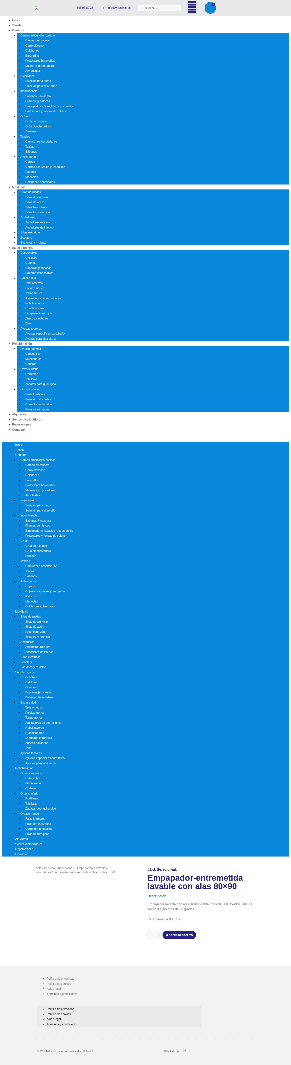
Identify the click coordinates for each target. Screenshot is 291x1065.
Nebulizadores (34, 303)
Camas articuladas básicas (38, 35)
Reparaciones (21, 424)
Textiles (25, 136)
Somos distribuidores (27, 419)
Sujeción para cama (38, 80)
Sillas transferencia (37, 212)
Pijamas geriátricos (37, 101)
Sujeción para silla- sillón (41, 86)
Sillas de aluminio (36, 197)
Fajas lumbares (35, 394)
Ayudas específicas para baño (45, 333)
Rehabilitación (22, 343)
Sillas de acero (34, 202)
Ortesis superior (30, 348)
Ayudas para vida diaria (40, 338)
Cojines (30, 161)
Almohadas (32, 70)
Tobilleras (31, 379)
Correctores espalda (38, 404)
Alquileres (19, 414)
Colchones (32, 50)
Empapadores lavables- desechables (49, 106)
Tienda (16, 25)
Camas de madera (37, 40)
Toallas (29, 146)
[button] (145, 439)
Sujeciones (27, 75)
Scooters (26, 237)
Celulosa (31, 257)
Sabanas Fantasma (38, 96)
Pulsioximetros (35, 288)
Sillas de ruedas (30, 192)
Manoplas (31, 177)
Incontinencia (28, 91)
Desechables (28, 252)
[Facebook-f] (192, 7)
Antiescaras (28, 156)
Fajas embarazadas (38, 399)
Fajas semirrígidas (37, 409)
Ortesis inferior (29, 369)
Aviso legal (54, 988)
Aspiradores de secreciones (43, 298)
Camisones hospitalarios (41, 141)
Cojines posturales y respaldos (45, 166)
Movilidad (19, 187)
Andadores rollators (37, 222)
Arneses (30, 131)
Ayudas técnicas (31, 328)
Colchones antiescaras (40, 182)
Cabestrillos (33, 353)
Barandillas (32, 55)
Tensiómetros (34, 283)
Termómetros (34, 293)
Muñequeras (33, 358)
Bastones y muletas (33, 242)
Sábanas (31, 151)
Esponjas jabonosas (38, 268)
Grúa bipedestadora (38, 126)
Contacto (18, 429)
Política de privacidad (60, 978)
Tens (28, 323)
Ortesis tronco (29, 389)
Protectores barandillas (40, 60)
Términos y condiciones (62, 993)
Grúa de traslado (36, 121)
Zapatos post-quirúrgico (40, 384)
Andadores (27, 217)
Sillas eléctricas (30, 232)
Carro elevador (35, 45)
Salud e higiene (22, 247)
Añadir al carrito (179, 935)
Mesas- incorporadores (40, 65)
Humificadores (34, 308)
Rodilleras (31, 374)
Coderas (30, 363)
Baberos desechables (39, 272)
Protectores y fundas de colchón (46, 111)
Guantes (30, 262)
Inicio (16, 20)
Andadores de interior (39, 227)
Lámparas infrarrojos (38, 313)
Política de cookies (59, 983)
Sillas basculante (36, 207)
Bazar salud (28, 278)
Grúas (24, 116)
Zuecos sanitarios (36, 318)
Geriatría (18, 30)
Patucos (30, 171)
